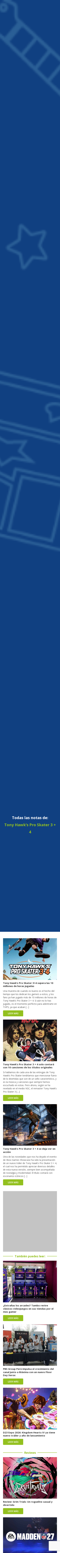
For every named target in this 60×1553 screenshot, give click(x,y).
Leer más (13, 1013)
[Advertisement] (30, 1221)
